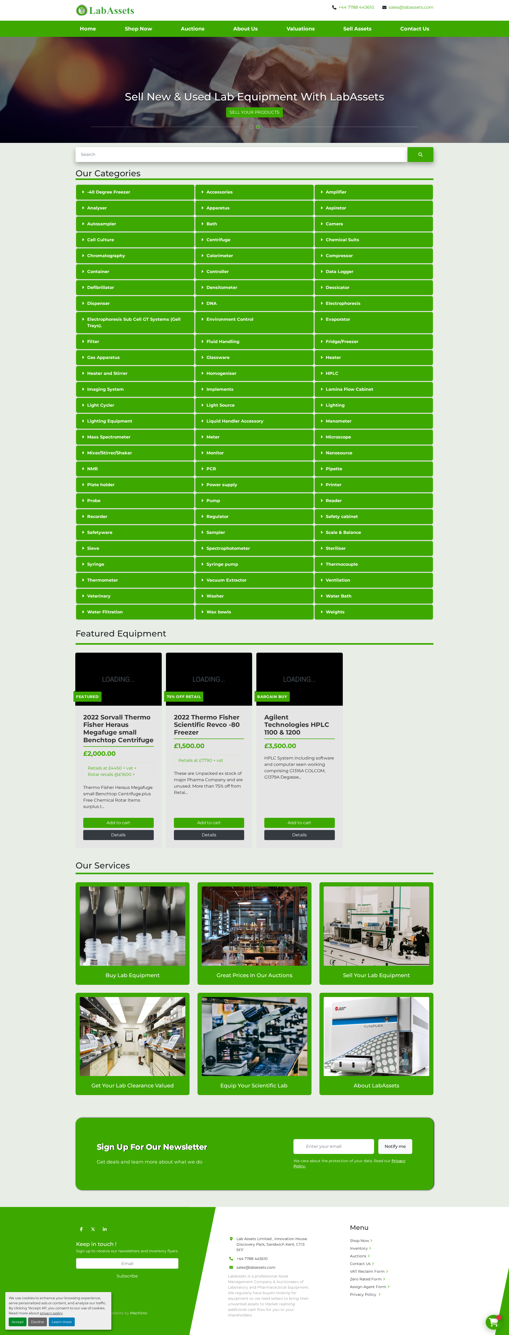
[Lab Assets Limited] (247, 1226)
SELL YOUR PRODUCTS (254, 112)
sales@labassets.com (411, 7)
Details (118, 834)
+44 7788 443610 (356, 7)
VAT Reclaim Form (367, 1271)
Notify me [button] (395, 1146)
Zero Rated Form (366, 1279)
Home (88, 28)
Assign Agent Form (368, 1286)
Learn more (62, 1322)
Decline (37, 1322)
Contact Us (414, 28)
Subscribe (127, 1276)
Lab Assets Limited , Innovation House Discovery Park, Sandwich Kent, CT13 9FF (271, 1244)
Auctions (192, 28)
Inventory (359, 1248)
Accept (18, 1322)
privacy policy (51, 1313)
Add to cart (118, 822)
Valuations (301, 28)
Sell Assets (357, 28)
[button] (251, 127)
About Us (245, 28)
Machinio (138, 1313)
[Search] (420, 154)
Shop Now (138, 28)
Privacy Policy (363, 1294)
